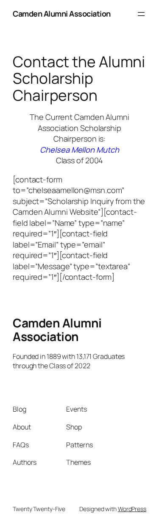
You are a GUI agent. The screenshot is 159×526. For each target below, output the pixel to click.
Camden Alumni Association (62, 14)
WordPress (132, 509)
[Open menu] (141, 14)
